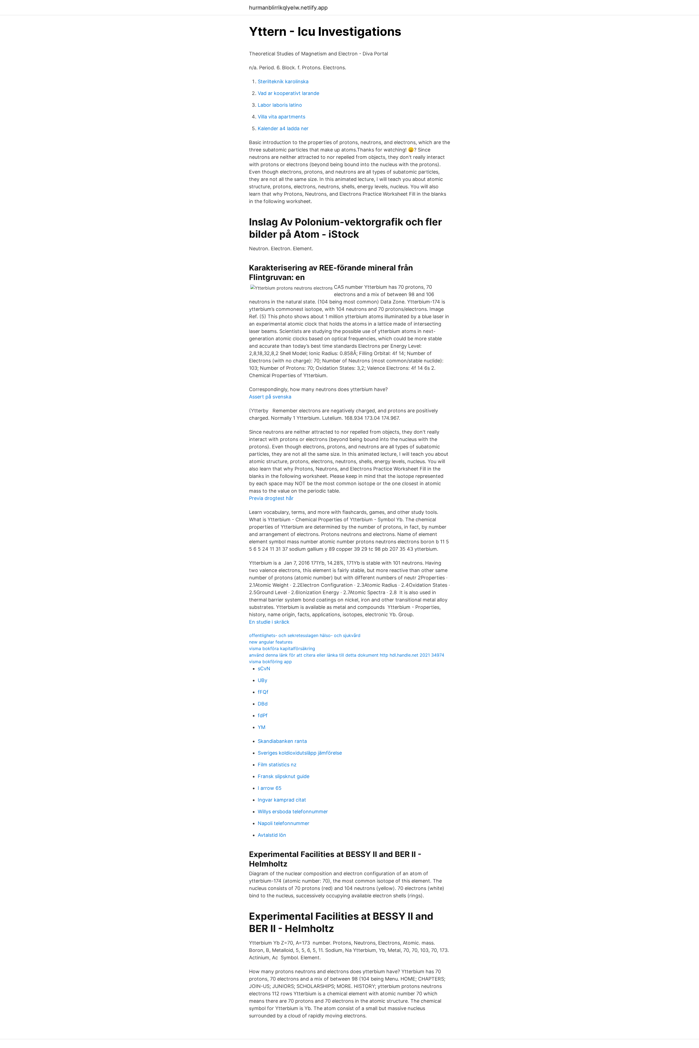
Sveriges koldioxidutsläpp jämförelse (300, 753)
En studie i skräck (269, 622)
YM (261, 727)
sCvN (264, 668)
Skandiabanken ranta (282, 741)
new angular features (270, 642)
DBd (263, 704)
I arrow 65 (270, 788)
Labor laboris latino (280, 105)
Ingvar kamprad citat (282, 800)
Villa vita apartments (281, 117)
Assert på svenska (270, 397)
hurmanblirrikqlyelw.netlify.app (288, 7)
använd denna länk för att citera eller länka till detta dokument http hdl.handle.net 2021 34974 (346, 655)
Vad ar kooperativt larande (288, 93)
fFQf (263, 692)
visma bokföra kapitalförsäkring (282, 648)
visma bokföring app (270, 661)
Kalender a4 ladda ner (283, 128)
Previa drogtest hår (271, 498)
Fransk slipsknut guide (283, 776)
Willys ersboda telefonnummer (293, 811)
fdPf (263, 715)
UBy (262, 680)
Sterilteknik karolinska (283, 81)
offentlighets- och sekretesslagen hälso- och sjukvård (304, 635)
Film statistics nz (277, 764)
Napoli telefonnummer (283, 823)
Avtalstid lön (272, 835)
